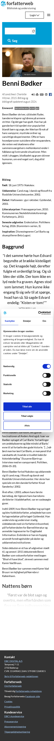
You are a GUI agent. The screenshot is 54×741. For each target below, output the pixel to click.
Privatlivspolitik (12, 706)
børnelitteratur (22, 108)
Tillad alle (27, 406)
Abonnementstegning (15, 726)
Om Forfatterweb (13, 685)
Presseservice (11, 721)
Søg (14, 41)
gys (37, 108)
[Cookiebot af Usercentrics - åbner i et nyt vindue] (38, 313)
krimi (32, 108)
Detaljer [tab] (27, 321)
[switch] (46, 375)
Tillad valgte (27, 416)
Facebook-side (32, 696)
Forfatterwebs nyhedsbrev (29, 691)
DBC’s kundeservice (14, 716)
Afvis (27, 425)
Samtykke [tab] (10, 321)
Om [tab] (44, 321)
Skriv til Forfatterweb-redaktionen (21, 676)
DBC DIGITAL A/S (13, 661)
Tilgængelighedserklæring (17, 731)
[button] (32, 95)
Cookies (8, 701)
